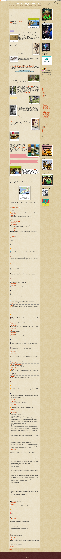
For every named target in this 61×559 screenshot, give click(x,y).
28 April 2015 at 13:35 (13, 265)
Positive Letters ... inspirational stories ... (26, 3)
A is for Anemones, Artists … (46, 125)
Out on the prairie (13, 285)
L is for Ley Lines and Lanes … (46, 113)
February (44, 127)
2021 (42, 85)
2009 (42, 134)
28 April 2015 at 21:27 (13, 353)
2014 (42, 129)
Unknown (12, 305)
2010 (42, 133)
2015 (42, 91)
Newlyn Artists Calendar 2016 (15, 175)
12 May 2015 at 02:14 (13, 518)
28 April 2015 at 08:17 (13, 217)
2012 (42, 131)
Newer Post (10, 549)
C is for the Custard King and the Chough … (47, 123)
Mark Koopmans (13, 380)
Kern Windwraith (13, 401)
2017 (42, 89)
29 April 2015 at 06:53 (13, 410)
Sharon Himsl (12, 376)
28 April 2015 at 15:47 (13, 303)
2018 (42, 88)
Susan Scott (12, 243)
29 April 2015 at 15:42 (13, 449)
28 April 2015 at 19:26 (13, 332)
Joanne (12, 355)
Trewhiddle (20, 21)
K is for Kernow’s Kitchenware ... (46, 114)
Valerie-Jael (12, 215)
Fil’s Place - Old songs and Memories (16, 221)
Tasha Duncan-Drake (13, 224)
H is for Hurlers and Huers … (46, 117)
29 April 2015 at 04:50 (13, 404)
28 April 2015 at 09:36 (13, 228)
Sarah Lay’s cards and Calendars (19, 147)
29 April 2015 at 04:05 (13, 399)
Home (24, 549)
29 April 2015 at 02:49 (13, 385)
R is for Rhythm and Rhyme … (46, 106)
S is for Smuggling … (45, 105)
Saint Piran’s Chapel (29, 86)
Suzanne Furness (13, 334)
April (43, 97)
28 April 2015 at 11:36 (13, 241)
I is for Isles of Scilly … (45, 116)
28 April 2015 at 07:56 (13, 213)
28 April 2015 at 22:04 (13, 362)
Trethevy (11, 22)
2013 (42, 130)
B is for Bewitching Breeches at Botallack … (47, 124)
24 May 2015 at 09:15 (13, 537)
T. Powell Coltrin (13, 236)
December (44, 92)
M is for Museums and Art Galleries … (47, 112)
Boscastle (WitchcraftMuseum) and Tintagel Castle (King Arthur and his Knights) (22, 66)
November (44, 93)
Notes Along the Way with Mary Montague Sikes (16, 364)
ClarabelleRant (12, 409)
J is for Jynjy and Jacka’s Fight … (46, 115)
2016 (42, 90)
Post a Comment (12, 546)
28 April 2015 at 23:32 (13, 374)
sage (11, 516)
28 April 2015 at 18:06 (13, 323)
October (44, 94)
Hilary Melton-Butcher (13, 412)
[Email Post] (19, 207)
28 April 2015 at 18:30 (13, 328)
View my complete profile (44, 77)
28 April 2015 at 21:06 (13, 349)
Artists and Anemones (32, 169)
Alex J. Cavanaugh (13, 330)
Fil (11, 219)
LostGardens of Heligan (32, 31)
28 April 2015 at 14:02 (13, 283)
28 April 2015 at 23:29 (13, 367)
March (43, 126)
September (44, 95)
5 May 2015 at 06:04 (13, 514)
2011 (42, 132)
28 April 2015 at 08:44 (13, 222)
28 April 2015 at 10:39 (13, 234)
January (44, 128)
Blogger (33, 557)
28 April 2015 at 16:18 (13, 307)
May (43, 96)
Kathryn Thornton (13, 351)
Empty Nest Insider (13, 230)
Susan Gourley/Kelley (13, 325)
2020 (42, 86)
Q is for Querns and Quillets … (46, 107)
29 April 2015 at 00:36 (13, 378)
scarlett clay (12, 504)
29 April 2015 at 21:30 (13, 502)
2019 (42, 87)
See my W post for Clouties (28, 92)
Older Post (38, 549)
